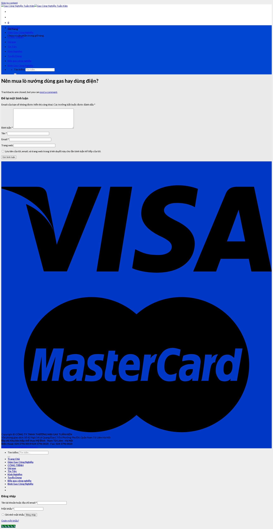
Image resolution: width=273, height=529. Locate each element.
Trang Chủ (14, 27)
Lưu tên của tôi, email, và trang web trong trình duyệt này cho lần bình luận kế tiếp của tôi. (53, 151)
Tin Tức (12, 46)
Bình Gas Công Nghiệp (20, 65)
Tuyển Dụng (15, 55)
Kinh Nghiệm (15, 51)
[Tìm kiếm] (15, 73)
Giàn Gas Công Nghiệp (20, 32)
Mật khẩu (7, 508)
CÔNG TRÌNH (16, 37)
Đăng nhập (31, 515)
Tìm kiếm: (19, 69)
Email (5, 139)
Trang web (7, 145)
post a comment (48, 91)
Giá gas (12, 41)
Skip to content (9, 2)
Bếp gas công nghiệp (19, 60)
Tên (4, 133)
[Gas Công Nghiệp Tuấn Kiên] (34, 5)
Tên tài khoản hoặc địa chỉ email (19, 502)
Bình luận (7, 127)
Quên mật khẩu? (10, 520)
